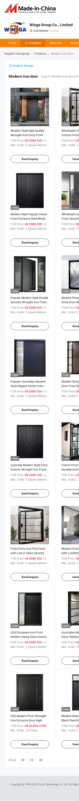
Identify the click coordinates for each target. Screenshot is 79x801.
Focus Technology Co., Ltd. (53, 784)
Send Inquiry (29, 159)
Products (35, 43)
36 (31, 760)
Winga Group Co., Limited (51, 25)
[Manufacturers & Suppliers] (30, 8)
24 (22, 760)
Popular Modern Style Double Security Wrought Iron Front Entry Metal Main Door (29, 302)
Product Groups (22, 66)
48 (41, 760)
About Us (56, 43)
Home (12, 43)
